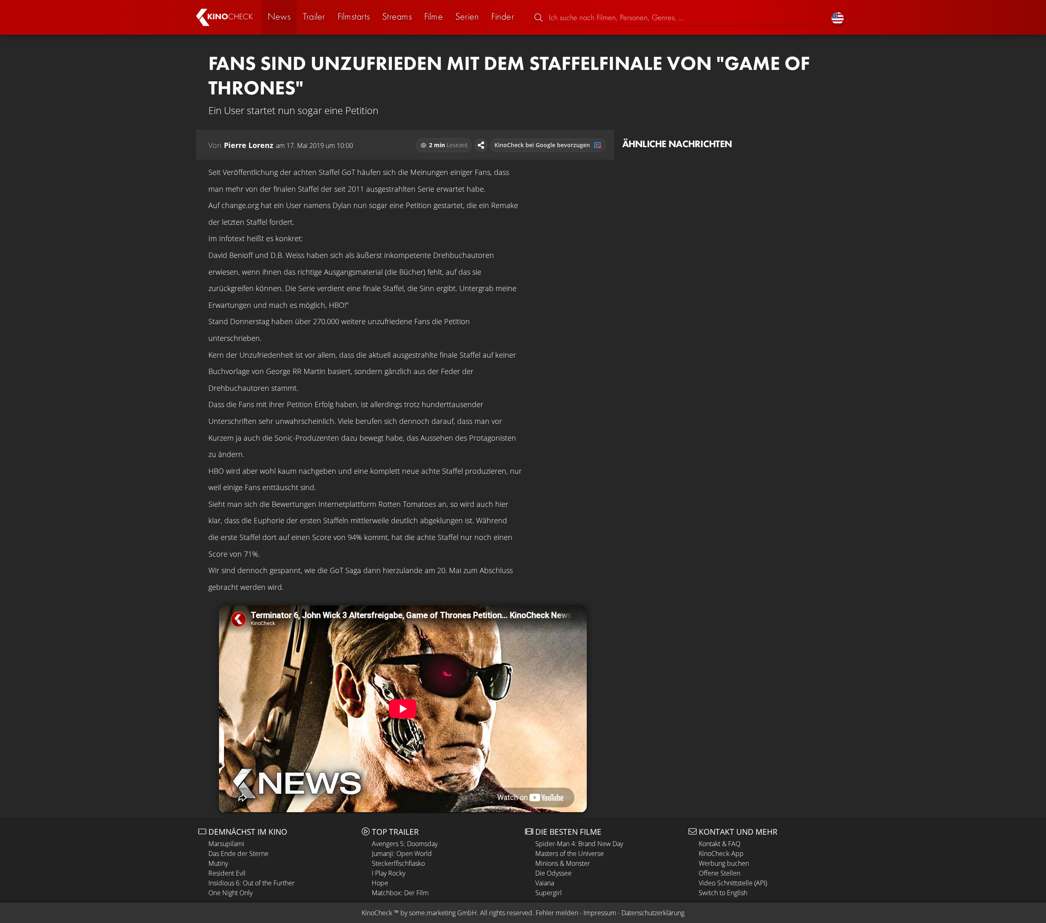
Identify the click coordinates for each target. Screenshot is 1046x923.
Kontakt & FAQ (719, 844)
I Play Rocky (388, 873)
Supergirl (548, 893)
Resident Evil (227, 873)
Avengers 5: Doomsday (405, 844)
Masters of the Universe (569, 853)
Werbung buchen (724, 863)
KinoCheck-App (721, 853)
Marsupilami (226, 844)
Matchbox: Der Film (400, 893)
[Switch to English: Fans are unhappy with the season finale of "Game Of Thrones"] (837, 17)
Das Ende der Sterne (238, 853)
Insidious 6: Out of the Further (251, 883)
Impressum (599, 912)
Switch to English (723, 893)
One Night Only (230, 893)
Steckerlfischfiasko (398, 863)
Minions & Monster (562, 863)
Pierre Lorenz (248, 145)
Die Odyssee (553, 873)
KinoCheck (377, 912)
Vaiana (544, 883)
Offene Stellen (719, 873)
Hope (380, 883)
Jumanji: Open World (402, 853)
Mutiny (218, 863)
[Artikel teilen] (480, 145)
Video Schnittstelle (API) (733, 883)
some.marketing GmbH (443, 912)
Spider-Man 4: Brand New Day (579, 844)
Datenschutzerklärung (652, 912)
